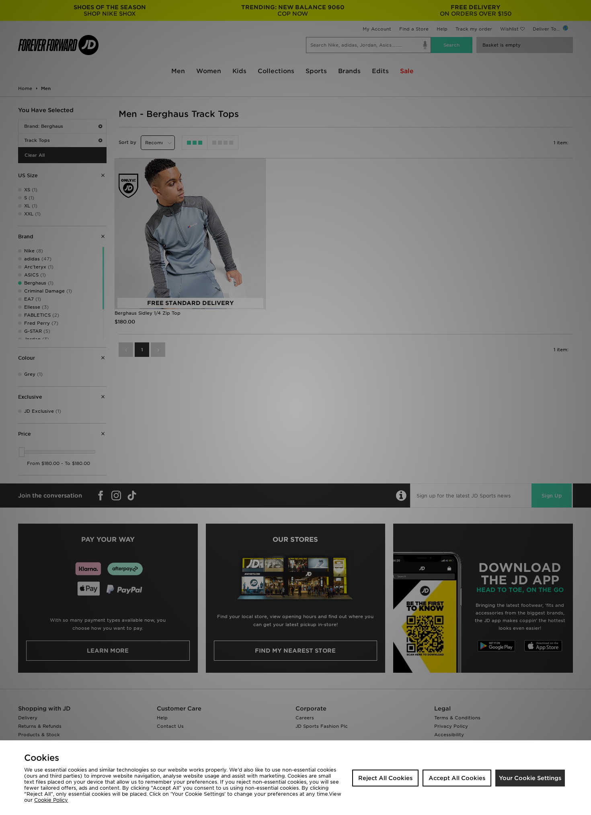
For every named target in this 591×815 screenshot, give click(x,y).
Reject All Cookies (385, 778)
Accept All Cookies (457, 778)
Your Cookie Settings (530, 778)
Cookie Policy (51, 800)
